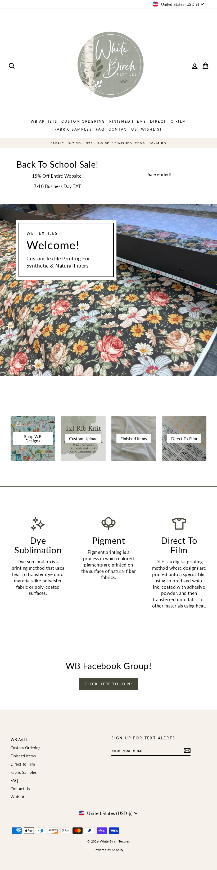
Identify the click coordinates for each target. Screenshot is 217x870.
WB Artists (44, 121)
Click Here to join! (108, 684)
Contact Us (122, 129)
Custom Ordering (83, 121)
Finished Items (127, 121)
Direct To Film (168, 121)
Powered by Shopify (108, 850)
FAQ (100, 129)
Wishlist (151, 129)
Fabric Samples (73, 129)
